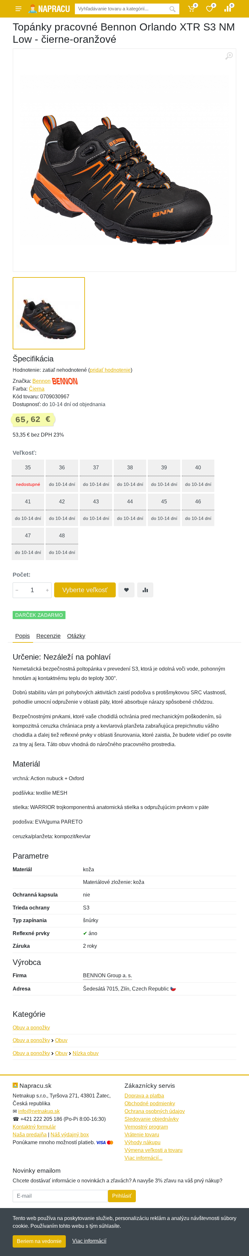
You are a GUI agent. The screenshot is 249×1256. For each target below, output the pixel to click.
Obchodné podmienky (149, 1103)
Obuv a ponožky (31, 1027)
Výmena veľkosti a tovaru (153, 1150)
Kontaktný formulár (34, 1127)
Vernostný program (146, 1127)
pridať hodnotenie (110, 370)
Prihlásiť (122, 1196)
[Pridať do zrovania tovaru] (145, 589)
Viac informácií (89, 1241)
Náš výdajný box (70, 1134)
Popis (22, 636)
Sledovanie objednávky (151, 1119)
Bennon (41, 381)
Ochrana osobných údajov (154, 1111)
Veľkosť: (25, 453)
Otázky (76, 636)
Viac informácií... (143, 1158)
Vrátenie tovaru (141, 1134)
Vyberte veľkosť (85, 589)
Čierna (36, 389)
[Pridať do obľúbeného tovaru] (126, 589)
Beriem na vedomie (39, 1241)
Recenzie (48, 636)
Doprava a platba (144, 1095)
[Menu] (18, 9)
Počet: (21, 574)
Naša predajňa (30, 1134)
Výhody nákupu (142, 1142)
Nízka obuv (86, 1053)
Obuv (61, 1040)
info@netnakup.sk (39, 1111)
